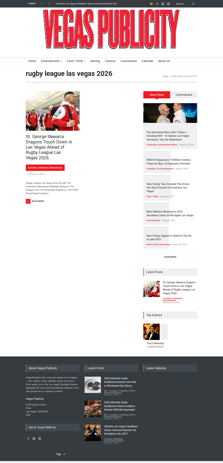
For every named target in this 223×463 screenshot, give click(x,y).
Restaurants (165, 244)
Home (32, 61)
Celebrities (43, 168)
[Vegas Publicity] (111, 45)
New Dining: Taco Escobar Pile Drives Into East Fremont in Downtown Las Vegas (168, 187)
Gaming (95, 61)
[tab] (156, 96)
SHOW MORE (170, 257)
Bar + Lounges (111, 391)
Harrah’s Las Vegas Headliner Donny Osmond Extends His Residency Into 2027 (85, 3)
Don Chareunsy (155, 343)
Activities (32, 168)
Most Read (157, 94)
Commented (184, 94)
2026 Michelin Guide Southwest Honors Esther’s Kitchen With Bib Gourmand (119, 406)
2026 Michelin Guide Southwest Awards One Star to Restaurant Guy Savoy (120, 382)
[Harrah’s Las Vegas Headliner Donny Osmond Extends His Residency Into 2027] (93, 433)
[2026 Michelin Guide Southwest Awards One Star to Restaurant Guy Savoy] (93, 385)
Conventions (128, 61)
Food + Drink (75, 61)
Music (174, 145)
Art (157, 169)
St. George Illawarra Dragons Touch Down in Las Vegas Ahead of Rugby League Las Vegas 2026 (49, 147)
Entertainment (50, 61)
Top (58, 454)
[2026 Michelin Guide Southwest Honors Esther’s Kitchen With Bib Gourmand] (93, 409)
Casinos (110, 61)
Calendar (147, 61)
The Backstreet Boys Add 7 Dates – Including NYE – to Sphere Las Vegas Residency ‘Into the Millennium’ (168, 136)
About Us (164, 61)
